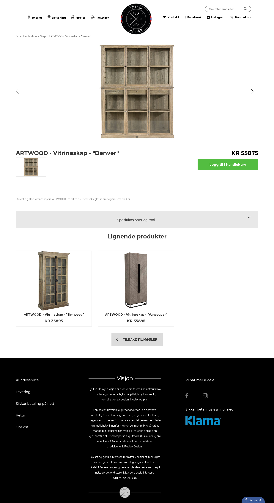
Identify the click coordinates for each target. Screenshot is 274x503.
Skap (43, 36)
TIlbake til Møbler (140, 339)
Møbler (32, 36)
